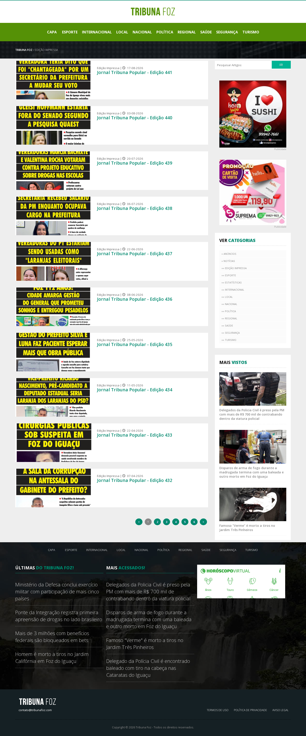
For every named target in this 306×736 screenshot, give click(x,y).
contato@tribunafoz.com (35, 710)
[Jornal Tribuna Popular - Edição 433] (53, 442)
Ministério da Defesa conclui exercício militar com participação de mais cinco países (57, 591)
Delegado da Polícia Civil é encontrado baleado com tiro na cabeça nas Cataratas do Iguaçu (148, 668)
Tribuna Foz (23, 50)
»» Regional (229, 318)
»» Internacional (233, 289)
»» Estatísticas (232, 282)
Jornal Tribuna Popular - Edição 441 (134, 72)
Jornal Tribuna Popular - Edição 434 (134, 390)
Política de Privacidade (250, 710)
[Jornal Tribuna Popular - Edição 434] (53, 397)
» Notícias (228, 261)
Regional (187, 32)
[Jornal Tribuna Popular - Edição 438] (53, 216)
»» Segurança (231, 332)
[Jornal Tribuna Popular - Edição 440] (53, 125)
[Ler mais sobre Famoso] (252, 504)
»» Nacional (229, 304)
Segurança (227, 32)
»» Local (227, 296)
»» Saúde (227, 325)
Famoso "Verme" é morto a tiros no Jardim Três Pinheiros (247, 527)
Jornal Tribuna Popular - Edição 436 (134, 299)
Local (122, 32)
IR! (281, 65)
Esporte (70, 32)
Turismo (250, 32)
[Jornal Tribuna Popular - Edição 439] (53, 170)
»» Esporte (229, 275)
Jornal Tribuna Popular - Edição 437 (134, 253)
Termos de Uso (217, 710)
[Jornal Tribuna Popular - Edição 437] (53, 261)
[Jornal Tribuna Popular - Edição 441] (53, 80)
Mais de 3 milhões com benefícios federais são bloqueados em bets (52, 637)
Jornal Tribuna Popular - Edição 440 (134, 118)
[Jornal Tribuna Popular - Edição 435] (53, 352)
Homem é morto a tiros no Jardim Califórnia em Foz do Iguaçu (52, 657)
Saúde (206, 32)
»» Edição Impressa (234, 268)
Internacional (97, 32)
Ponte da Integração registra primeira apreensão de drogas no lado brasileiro (58, 616)
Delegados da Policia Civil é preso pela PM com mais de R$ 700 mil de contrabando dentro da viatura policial (251, 414)
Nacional (142, 32)
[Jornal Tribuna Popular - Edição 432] (53, 488)
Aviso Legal (280, 710)
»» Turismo (229, 340)
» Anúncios (229, 253)
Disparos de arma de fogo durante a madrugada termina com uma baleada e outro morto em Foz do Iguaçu (251, 472)
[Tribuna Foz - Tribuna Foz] (153, 11)
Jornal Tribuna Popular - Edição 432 (134, 480)
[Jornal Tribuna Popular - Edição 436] (53, 306)
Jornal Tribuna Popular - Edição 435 (134, 344)
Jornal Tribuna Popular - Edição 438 (134, 208)
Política (164, 32)
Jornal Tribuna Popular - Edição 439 (134, 163)
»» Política (229, 311)
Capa (52, 32)
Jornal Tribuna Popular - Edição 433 (134, 435)
